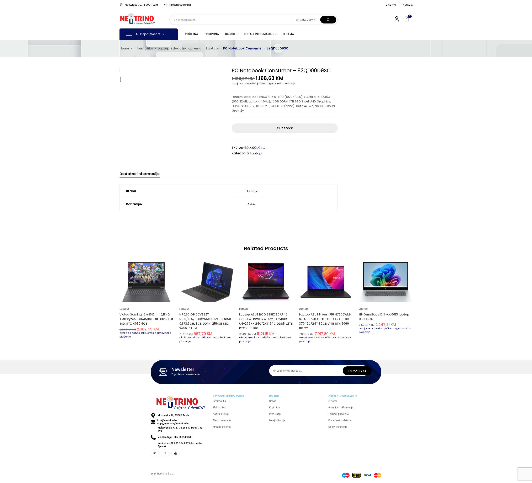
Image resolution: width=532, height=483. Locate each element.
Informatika (143, 48)
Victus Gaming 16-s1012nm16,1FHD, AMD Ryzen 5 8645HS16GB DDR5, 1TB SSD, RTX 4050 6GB (146, 319)
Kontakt (408, 4)
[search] (328, 19)
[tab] (139, 174)
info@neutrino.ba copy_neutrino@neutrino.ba (173, 422)
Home (124, 48)
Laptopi (212, 48)
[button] (407, 19)
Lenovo (252, 191)
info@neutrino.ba (180, 4)
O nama (390, 4)
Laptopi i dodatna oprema (180, 48)
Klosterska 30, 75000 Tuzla (141, 4)
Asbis (251, 204)
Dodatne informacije (139, 173)
